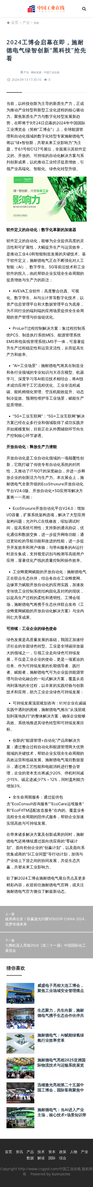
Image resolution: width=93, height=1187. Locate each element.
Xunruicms (61, 1173)
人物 (73, 1151)
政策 (62, 1151)
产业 (26, 22)
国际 (52, 1157)
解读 (41, 1157)
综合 (62, 1157)
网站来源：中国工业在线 (45, 72)
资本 (52, 1151)
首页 (14, 22)
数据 (30, 1157)
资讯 (19, 1151)
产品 (30, 1151)
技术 (41, 1151)
